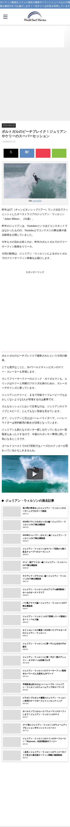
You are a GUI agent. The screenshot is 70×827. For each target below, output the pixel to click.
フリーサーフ (9, 125)
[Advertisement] (35, 84)
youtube (37, 200)
